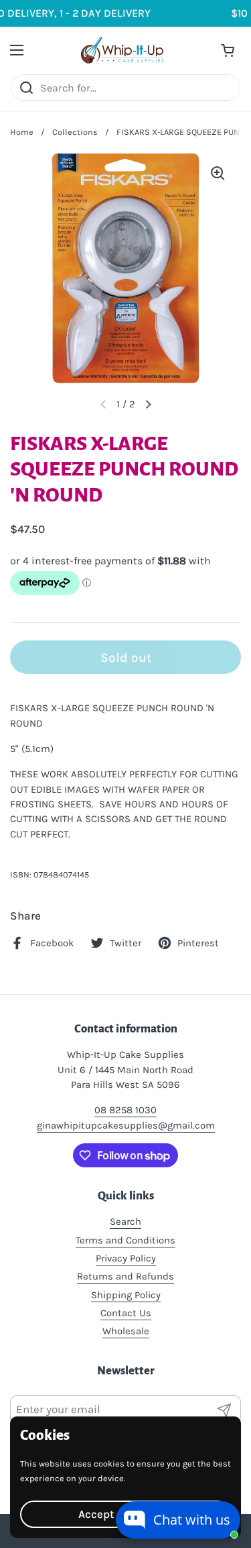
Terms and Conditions (125, 1240)
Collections (75, 132)
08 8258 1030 (125, 1110)
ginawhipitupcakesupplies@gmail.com (126, 1125)
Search (125, 1221)
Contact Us (125, 1313)
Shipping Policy (126, 1295)
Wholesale (125, 1331)
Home (21, 132)
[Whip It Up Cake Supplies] (122, 50)
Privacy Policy (126, 1258)
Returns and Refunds (125, 1276)
